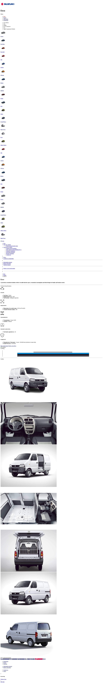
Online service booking (11, 248)
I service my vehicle (7, 247)
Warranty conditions (10, 251)
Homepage (5, 661)
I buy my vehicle (7, 244)
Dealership (5, 20)
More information (4, 346)
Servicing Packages (10, 252)
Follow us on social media (9, 268)
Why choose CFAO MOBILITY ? (14, 249)
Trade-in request (7, 264)
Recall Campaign (10, 253)
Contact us (8, 254)
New (4, 16)
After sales (5, 19)
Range (4, 17)
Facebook (32, 659)
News (4, 257)
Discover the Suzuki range (12, 246)
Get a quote (27, 659)
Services (5, 664)
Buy (4, 274)
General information (5, 659)
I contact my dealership (8, 258)
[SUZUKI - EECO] (29, 401)
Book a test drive (7, 263)
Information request (7, 262)
